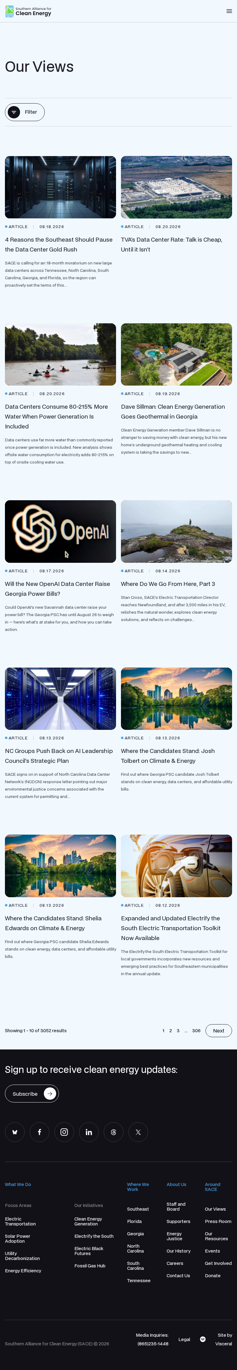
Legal (184, 1339)
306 (196, 1030)
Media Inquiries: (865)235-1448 (152, 1339)
